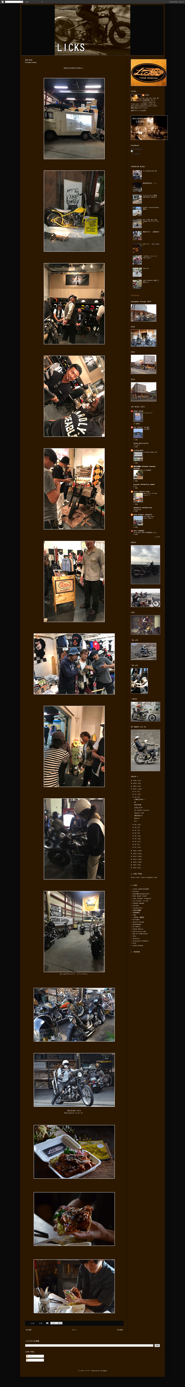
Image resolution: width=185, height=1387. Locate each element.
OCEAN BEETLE (138, 929)
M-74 (135, 486)
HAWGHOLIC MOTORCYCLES (143, 507)
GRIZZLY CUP (139, 813)
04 (136, 839)
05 (136, 836)
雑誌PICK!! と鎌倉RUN (151, 232)
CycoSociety (137, 908)
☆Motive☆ (136, 938)
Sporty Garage (138, 922)
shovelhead (137, 509)
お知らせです (138, 807)
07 (136, 830)
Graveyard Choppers (141, 941)
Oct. (136, 821)
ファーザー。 (137, 445)
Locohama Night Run (150, 452)
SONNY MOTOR (138, 411)
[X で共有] (56, 1323)
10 (136, 797)
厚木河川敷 (137, 805)
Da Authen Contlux (141, 810)
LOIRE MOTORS (138, 945)
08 (136, 827)
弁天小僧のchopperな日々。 (142, 894)
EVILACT (136, 891)
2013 (135, 859)
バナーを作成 (135, 154)
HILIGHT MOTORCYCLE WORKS (144, 484)
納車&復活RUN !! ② (149, 183)
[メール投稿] (47, 1323)
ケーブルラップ (147, 413)
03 (136, 841)
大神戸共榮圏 (137, 910)
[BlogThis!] (54, 1323)
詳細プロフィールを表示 (138, 110)
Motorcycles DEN (139, 931)
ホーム (74, 1330)
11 (136, 794)
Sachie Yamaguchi (136, 149)
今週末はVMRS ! (139, 799)
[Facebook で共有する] (59, 1323)
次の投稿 (28, 1330)
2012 (135, 862)
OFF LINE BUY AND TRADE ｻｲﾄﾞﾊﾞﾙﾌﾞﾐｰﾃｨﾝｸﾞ (151, 221)
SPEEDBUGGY (137, 924)
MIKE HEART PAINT (140, 896)
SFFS (134, 936)
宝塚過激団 (136, 912)
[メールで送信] (51, 1323)
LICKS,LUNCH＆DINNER (141, 889)
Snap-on (146, 268)
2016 (135, 851)
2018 (135, 786)
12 (136, 791)
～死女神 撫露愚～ (139, 917)
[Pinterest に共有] (61, 1323)
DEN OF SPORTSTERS (140, 934)
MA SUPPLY (137, 927)
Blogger (104, 1370)
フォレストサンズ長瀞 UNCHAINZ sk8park (150, 196)
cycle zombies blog (141, 491)
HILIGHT (136, 905)
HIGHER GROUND (138, 903)
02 (136, 844)
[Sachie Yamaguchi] (132, 152)
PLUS (134, 943)
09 (136, 824)
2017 (135, 789)
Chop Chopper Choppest (143, 514)
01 (136, 847)
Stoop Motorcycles (141, 443)
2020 (135, 780)
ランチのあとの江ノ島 (150, 171)
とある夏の (146, 429)
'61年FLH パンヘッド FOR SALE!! (150, 257)
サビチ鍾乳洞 (147, 470)
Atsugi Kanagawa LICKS (70, 9)
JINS (134, 915)
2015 (135, 853)
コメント (31, 1360)
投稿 (30, 1356)
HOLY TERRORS (139, 531)
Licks (147, 95)
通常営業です (138, 815)
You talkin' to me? (141, 427)
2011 (135, 865)
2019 (135, 783)
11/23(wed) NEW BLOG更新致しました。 (146, 532)
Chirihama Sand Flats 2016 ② (148, 517)
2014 (135, 856)
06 (136, 833)
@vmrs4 (137, 818)
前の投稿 (120, 1330)
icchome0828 (138, 450)
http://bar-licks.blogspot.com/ (144, 877)
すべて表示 (157, 536)
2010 (135, 868)
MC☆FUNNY (136, 919)
